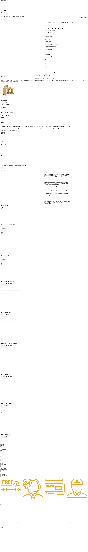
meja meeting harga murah (53, 72)
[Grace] (1, 463)
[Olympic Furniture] (3, 473)
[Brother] (2, 450)
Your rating (3, 141)
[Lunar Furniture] (3, 470)
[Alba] (3, 446)
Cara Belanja (37, 506)
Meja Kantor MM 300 (6, 255)
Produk (19, 508)
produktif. (16, 81)
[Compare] (2, 231)
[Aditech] (2, 445)
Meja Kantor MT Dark (6, 312)
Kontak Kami (20, 511)
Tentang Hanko (20, 506)
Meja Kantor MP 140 (5, 374)
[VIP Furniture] (1, 476)
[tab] (38, 75)
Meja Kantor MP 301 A (6, 434)
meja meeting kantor (61, 72)
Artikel (19, 509)
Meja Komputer (50, 22)
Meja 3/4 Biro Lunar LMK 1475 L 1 (8, 281)
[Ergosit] (1, 460)
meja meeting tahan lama (77, 72)
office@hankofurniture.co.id (49, 203)
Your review (3, 144)
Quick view (5, 231)
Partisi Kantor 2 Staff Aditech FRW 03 (9, 343)
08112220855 (50, 202)
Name (2, 155)
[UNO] (3, 475)
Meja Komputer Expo (56, 22)
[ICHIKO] (3, 468)
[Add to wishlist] (2, 223)
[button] (4, 229)
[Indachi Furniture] (3, 469)
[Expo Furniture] (3, 462)
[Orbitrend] (3, 474)
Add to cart (61, 64)
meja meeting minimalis (68, 72)
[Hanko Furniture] (3, 464)
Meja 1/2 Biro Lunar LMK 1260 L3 (8, 224)
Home (46, 22)
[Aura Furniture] (3, 449)
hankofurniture (16, 130)
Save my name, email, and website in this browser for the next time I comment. (14, 165)
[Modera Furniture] (3, 471)
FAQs (36, 509)
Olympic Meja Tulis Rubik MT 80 (8, 403)
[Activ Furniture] (3, 444)
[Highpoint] (2, 465)
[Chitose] (5, 453)
